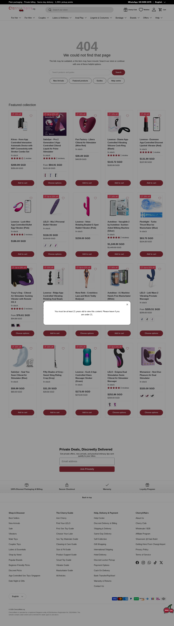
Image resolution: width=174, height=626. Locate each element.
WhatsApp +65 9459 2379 (139, 2)
